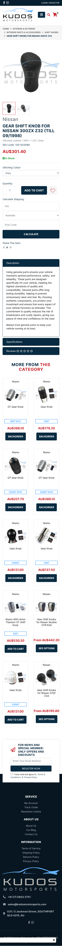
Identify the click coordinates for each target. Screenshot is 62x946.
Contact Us (31, 834)
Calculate (31, 234)
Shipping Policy (31, 852)
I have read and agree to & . (28, 775)
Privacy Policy (30, 777)
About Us (31, 825)
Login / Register (50, 3)
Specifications (14, 341)
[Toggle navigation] (41, 15)
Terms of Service (31, 848)
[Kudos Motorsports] (18, 14)
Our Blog (31, 829)
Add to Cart (34, 190)
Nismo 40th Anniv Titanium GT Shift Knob (15, 622)
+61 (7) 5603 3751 (19, 897)
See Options (47, 648)
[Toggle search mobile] (47, 14)
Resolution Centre (31, 811)
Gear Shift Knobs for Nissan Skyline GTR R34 (47, 622)
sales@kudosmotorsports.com (27, 904)
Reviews (11, 351)
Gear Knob (47, 406)
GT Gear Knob (15, 406)
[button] (52, 190)
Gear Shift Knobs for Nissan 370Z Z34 (46, 693)
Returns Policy (31, 856)
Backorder (15, 436)
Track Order (31, 807)
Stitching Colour (11, 167)
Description (12, 262)
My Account (31, 803)
